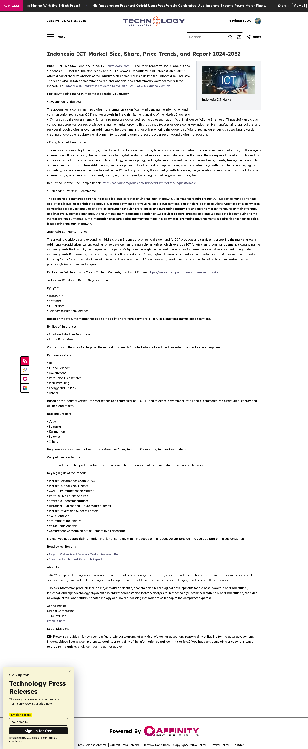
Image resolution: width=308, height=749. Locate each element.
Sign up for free (38, 730)
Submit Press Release (125, 745)
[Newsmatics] (25, 388)
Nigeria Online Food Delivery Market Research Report (86, 554)
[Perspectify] (25, 370)
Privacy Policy (219, 745)
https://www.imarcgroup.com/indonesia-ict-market (184, 272)
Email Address (21, 715)
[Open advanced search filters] (238, 37)
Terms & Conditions (156, 745)
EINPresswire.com (116, 66)
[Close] (69, 671)
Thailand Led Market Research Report (75, 559)
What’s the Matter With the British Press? (46, 6)
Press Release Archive (91, 745)
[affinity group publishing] (25, 379)
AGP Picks (12, 5)
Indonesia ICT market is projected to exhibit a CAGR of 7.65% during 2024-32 (117, 86)
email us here (56, 621)
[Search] (230, 37)
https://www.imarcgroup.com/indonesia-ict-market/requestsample (149, 183)
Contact (238, 745)
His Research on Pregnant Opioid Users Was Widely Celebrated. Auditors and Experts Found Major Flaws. (179, 6)
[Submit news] (25, 361)
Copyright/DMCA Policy (189, 745)
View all (299, 5)
